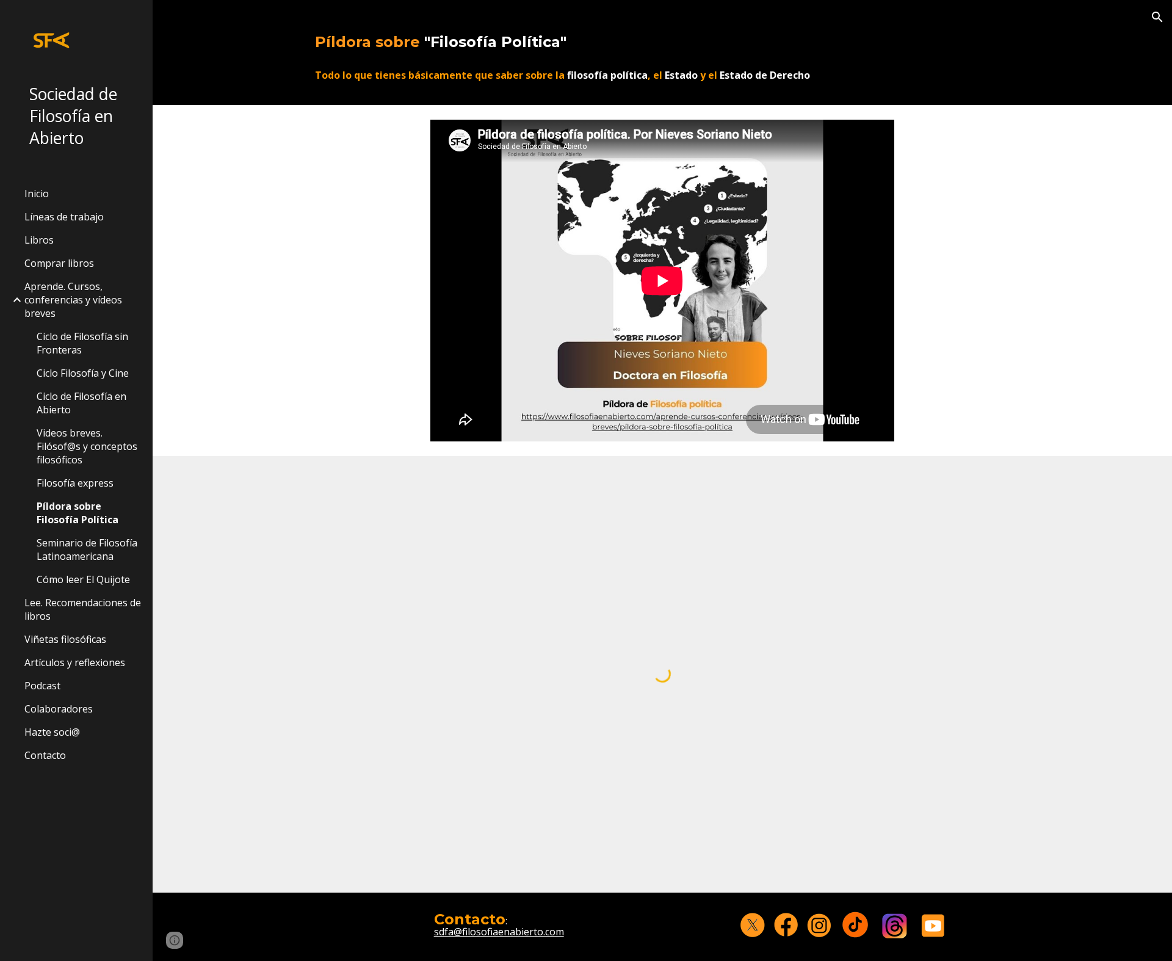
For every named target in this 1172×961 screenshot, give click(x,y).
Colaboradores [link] (58, 709)
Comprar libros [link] (59, 263)
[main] (662, 37)
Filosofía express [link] (75, 483)
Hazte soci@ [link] (52, 732)
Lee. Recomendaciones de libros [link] (82, 609)
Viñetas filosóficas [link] (65, 639)
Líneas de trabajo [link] (64, 216)
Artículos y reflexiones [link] (74, 662)
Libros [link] (39, 240)
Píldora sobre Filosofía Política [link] (77, 512)
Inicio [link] (36, 193)
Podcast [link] (42, 685)
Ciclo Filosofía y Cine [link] (83, 373)
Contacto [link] (45, 755)
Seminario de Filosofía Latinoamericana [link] (87, 549)
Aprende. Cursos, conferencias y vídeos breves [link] (73, 300)
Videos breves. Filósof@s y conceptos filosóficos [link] (87, 446)
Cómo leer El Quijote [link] (83, 579)
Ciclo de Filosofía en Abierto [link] (81, 403)
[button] (1157, 17)
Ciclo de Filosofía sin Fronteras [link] (82, 343)
